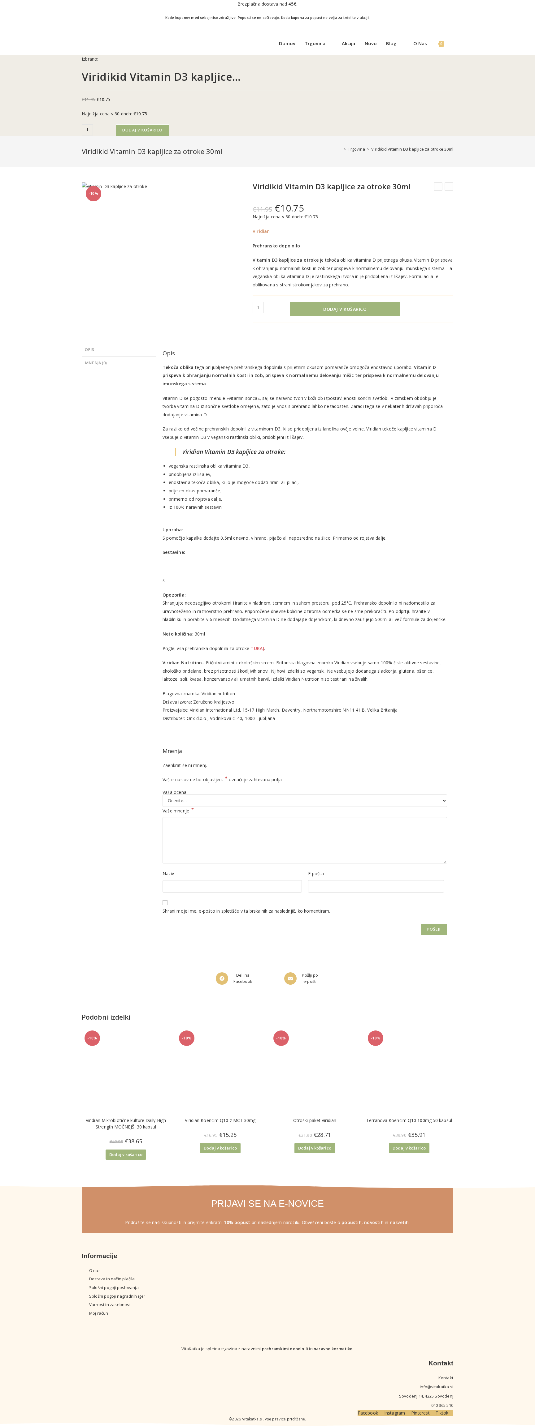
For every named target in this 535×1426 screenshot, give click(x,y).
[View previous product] (438, 186)
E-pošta (316, 873)
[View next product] (449, 186)
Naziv (168, 873)
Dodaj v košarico (142, 130)
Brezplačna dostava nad (267, 4)
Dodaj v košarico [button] (125, 1154)
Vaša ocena (174, 792)
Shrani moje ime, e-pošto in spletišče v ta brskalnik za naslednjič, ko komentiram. (246, 911)
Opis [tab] (89, 349)
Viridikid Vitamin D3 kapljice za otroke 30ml (412, 149)
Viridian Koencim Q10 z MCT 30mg (220, 1120)
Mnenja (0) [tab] (96, 363)
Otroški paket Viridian (314, 1120)
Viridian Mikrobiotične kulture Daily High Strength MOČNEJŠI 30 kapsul (126, 1123)
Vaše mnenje (178, 810)
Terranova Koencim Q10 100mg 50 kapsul (409, 1120)
